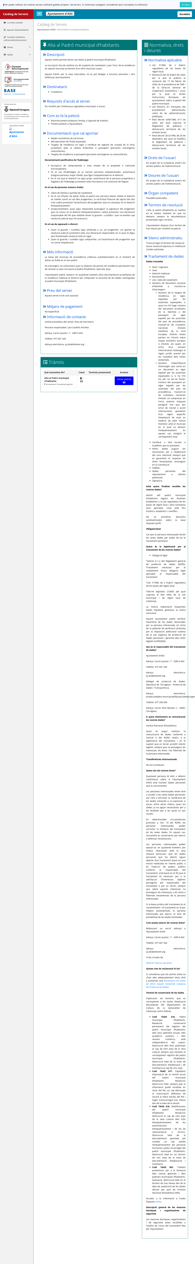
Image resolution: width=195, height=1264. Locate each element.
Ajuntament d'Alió (46, 29)
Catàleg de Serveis (15, 14)
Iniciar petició (124, 379)
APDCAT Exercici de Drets (159, 963)
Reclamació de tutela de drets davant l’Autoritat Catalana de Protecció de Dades (166, 983)
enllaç (158, 1201)
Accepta (186, 4)
